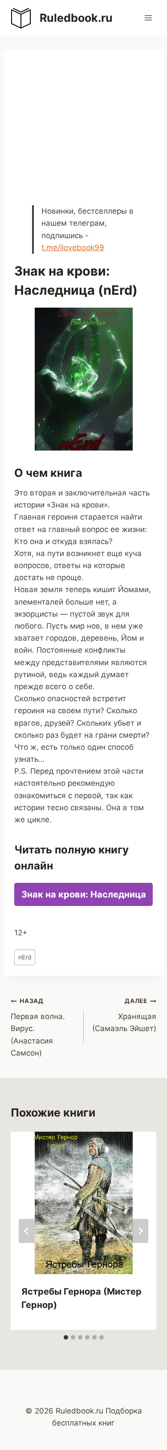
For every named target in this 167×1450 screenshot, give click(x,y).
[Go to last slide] (27, 1231)
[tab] (66, 1337)
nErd (24, 957)
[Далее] (140, 1231)
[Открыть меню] (148, 17)
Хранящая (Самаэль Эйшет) (124, 1015)
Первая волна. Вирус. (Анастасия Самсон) (38, 1027)
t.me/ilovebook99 (72, 247)
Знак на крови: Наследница (83, 894)
